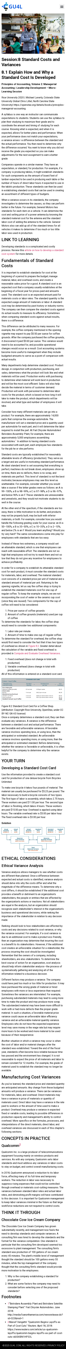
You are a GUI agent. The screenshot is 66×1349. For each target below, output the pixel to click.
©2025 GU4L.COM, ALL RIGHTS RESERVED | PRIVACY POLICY (33, 1345)
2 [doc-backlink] (8, 1322)
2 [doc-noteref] (20, 1144)
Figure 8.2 (33, 646)
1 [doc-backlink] (8, 1303)
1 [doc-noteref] (15, 441)
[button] (61, 6)
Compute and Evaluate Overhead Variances (37, 653)
